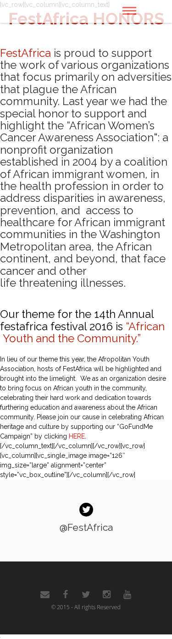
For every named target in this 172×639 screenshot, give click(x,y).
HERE (77, 436)
